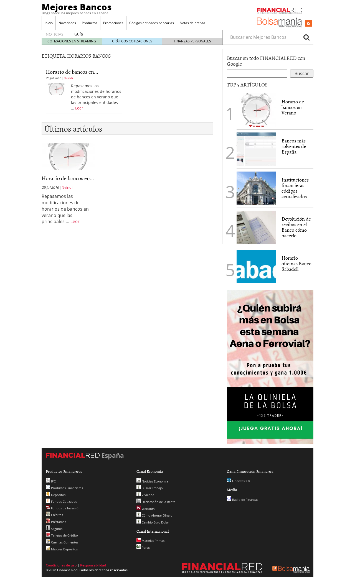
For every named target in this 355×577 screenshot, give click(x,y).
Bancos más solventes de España (294, 146)
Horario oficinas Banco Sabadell (296, 263)
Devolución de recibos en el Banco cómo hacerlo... (296, 227)
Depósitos (57, 495)
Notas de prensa (192, 23)
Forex (145, 547)
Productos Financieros (66, 488)
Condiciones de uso (61, 565)
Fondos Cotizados (63, 501)
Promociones (113, 23)
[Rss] (308, 24)
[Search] (306, 37)
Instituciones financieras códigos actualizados (295, 188)
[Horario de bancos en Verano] (56, 89)
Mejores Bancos (77, 7)
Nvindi (68, 78)
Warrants (147, 509)
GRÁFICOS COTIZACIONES (132, 41)
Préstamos (58, 522)
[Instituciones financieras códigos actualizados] (256, 188)
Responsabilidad (93, 565)
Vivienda (147, 495)
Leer (79, 108)
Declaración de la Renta (158, 502)
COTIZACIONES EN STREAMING (71, 41)
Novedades (67, 23)
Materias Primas (152, 540)
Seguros (56, 529)
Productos (89, 23)
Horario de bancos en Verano (293, 107)
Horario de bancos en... (72, 71)
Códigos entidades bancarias (151, 23)
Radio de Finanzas (244, 499)
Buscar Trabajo (152, 488)
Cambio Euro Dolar (155, 522)
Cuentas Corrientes (64, 542)
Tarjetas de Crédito (64, 535)
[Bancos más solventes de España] (256, 149)
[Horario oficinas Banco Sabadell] (256, 266)
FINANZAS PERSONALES (192, 41)
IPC (53, 481)
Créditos (56, 515)
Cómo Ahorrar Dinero (157, 515)
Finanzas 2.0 (240, 481)
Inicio (49, 23)
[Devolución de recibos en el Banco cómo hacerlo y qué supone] (256, 227)
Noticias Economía (154, 481)
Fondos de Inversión (65, 508)
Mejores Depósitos (64, 549)
